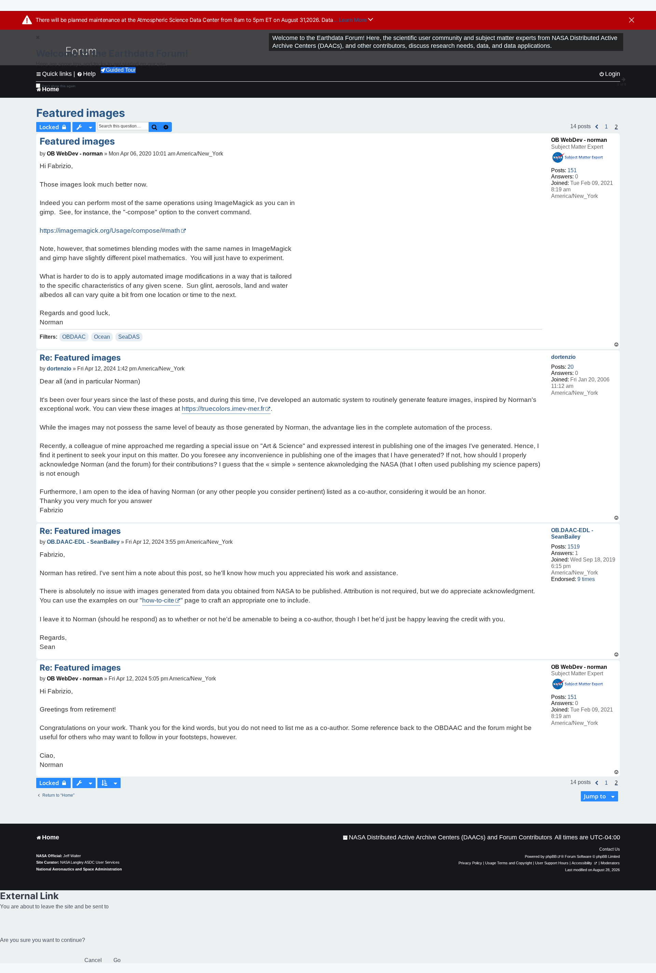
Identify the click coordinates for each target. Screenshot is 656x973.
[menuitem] (447, 837)
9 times (586, 579)
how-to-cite (158, 600)
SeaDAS (129, 337)
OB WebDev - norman (579, 140)
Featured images (80, 113)
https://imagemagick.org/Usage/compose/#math (110, 230)
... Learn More (350, 19)
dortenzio (563, 357)
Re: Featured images (80, 358)
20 (571, 367)
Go (117, 960)
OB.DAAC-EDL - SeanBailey (572, 533)
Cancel (93, 960)
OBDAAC (74, 337)
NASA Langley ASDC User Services (90, 862)
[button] (597, 127)
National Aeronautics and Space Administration (79, 869)
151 (572, 170)
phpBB (551, 856)
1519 (574, 547)
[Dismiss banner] (631, 20)
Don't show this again (59, 86)
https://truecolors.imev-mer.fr (223, 408)
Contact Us (609, 849)
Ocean (102, 337)
